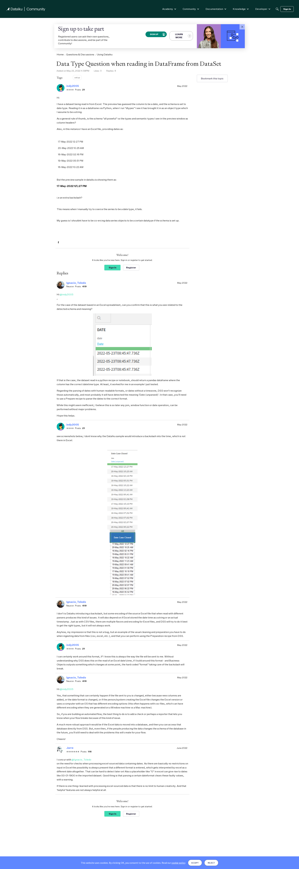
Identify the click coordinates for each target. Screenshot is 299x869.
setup (77, 77)
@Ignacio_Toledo (81, 759)
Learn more (179, 36)
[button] (242, 26)
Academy (167, 8)
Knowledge (239, 8)
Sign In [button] (112, 267)
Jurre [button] (69, 747)
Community (189, 8)
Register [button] (131, 267)
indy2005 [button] (72, 85)
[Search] (277, 9)
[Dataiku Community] (25, 9)
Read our (173, 862)
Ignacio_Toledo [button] (76, 282)
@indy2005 (66, 294)
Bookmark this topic (212, 78)
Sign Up (154, 34)
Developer (261, 8)
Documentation (214, 8)
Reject (211, 862)
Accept (195, 862)
